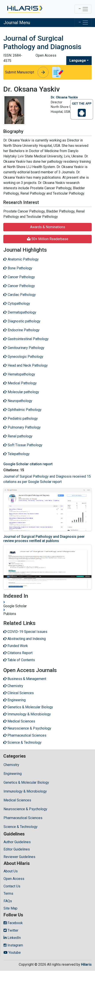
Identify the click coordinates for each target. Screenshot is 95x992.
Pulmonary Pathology (24, 427)
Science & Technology (21, 827)
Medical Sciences (17, 800)
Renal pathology (19, 436)
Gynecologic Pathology (25, 356)
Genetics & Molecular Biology (26, 782)
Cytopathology (18, 303)
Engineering (13, 774)
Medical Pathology (22, 383)
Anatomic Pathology (23, 259)
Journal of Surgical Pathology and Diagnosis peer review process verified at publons (44, 538)
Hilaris (86, 964)
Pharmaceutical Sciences (23, 818)
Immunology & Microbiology (25, 791)
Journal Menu (17, 22)
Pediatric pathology (22, 418)
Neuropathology (19, 401)
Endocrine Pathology (23, 330)
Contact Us (12, 886)
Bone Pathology (19, 268)
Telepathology (18, 454)
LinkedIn (14, 938)
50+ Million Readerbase (49, 239)
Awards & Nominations (47, 227)
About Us (11, 871)
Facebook (15, 923)
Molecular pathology (23, 392)
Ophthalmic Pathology (24, 410)
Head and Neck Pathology (27, 365)
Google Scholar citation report (28, 464)
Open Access (14, 879)
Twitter (12, 930)
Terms (8, 893)
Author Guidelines (17, 842)
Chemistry (11, 765)
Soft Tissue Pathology (24, 445)
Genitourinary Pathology (25, 348)
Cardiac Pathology (21, 295)
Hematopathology (21, 374)
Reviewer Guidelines (19, 857)
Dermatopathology (21, 312)
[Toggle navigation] (82, 9)
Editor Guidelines (17, 849)
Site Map (10, 908)
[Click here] (24, 9)
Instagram (15, 945)
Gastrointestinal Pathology (28, 339)
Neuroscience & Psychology (25, 809)
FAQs (8, 901)
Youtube (14, 952)
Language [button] (77, 60)
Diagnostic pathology (23, 321)
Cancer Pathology (21, 277)
